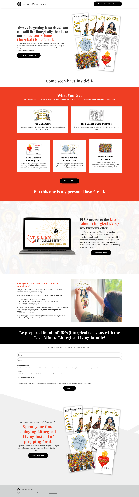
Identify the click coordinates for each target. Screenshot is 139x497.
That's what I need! (100, 252)
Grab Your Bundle (38, 455)
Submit (69, 388)
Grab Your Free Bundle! (29, 55)
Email (48, 373)
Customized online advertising (47, 379)
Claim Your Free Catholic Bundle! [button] (107, 4)
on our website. (53, 493)
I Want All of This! (69, 181)
